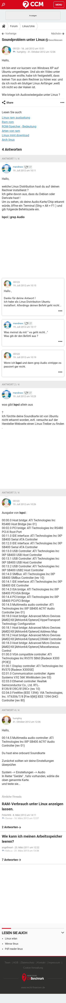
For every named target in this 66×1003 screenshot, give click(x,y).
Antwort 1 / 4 (10, 158)
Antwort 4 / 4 (10, 710)
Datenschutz (27, 962)
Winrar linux (11, 943)
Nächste (56, 33)
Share (9, 102)
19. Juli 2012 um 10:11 (24, 170)
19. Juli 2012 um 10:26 (24, 504)
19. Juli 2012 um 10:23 (24, 396)
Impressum (54, 962)
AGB (15, 962)
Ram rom (8, 122)
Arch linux (8, 139)
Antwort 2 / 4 (10, 384)
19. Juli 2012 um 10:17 (24, 326)
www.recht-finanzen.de (33, 987)
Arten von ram (11, 131)
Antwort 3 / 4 (10, 492)
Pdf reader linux (14, 948)
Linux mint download (15, 135)
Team (7, 962)
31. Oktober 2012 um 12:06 (41, 51)
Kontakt (41, 962)
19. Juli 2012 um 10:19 (24, 357)
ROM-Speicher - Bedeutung (19, 126)
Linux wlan (11, 938)
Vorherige (10, 33)
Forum (14, 26)
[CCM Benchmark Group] (33, 977)
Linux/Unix (28, 26)
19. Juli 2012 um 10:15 (24, 285)
